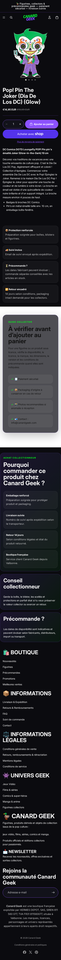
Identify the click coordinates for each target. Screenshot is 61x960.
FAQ (5, 713)
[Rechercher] (11, 17)
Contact (7, 725)
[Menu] (4, 17)
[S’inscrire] (53, 892)
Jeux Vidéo (9, 784)
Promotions (9, 678)
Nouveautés (9, 661)
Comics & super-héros (15, 795)
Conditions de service (15, 766)
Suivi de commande (14, 719)
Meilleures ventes (12, 684)
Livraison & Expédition (15, 702)
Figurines (8, 666)
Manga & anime (11, 801)
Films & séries (10, 789)
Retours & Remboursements (18, 707)
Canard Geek (34, 938)
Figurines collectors (13, 807)
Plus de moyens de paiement (30, 142)
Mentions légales (12, 760)
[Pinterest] (36, 952)
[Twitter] (30, 952)
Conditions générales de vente (19, 749)
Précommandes (11, 672)
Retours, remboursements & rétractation (25, 754)
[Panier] (57, 17)
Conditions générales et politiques (30, 945)
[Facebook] (25, 952)
